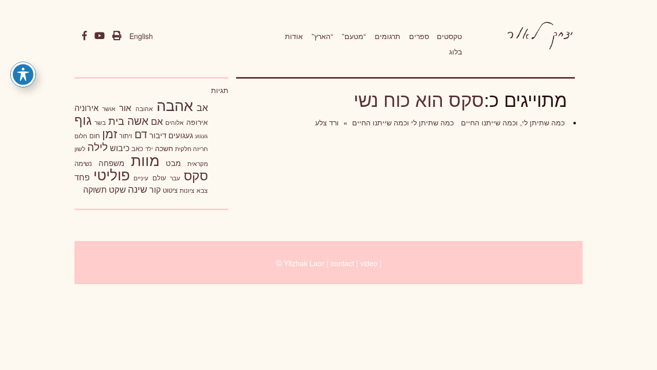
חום (94, 135)
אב (202, 107)
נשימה (83, 163)
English (141, 36)
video (369, 263)
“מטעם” (354, 36)
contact (342, 263)
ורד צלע (327, 122)
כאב (137, 148)
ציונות (187, 190)
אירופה (197, 122)
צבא (202, 190)
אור (125, 107)
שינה (137, 188)
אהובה (144, 108)
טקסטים (449, 36)
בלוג (455, 51)
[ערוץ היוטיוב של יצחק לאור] (99, 36)
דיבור (157, 135)
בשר (100, 122)
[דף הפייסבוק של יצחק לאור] (84, 36)
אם (157, 121)
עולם (159, 177)
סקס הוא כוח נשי (419, 99)
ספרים (419, 36)
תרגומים (387, 36)
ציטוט (170, 190)
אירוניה (86, 107)
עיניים (140, 178)
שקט (117, 189)
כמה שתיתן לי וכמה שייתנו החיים (402, 122)
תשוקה (95, 189)
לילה (97, 146)
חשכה (164, 148)
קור (155, 189)
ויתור (125, 135)
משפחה (111, 162)
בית (116, 120)
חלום (80, 135)
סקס (196, 175)
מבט (173, 162)
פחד (82, 177)
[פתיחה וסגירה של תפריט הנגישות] (23, 74)
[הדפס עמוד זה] (117, 36)
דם (140, 133)
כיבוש (119, 147)
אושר (108, 108)
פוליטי (111, 174)
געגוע (201, 136)
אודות (294, 36)
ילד (149, 148)
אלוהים (174, 122)
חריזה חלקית (191, 148)
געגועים (180, 135)
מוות (145, 159)
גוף (83, 119)
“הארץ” (322, 36)
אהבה (175, 104)
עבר (175, 177)
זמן (109, 133)
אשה (137, 120)
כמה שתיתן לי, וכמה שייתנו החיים (512, 122)
